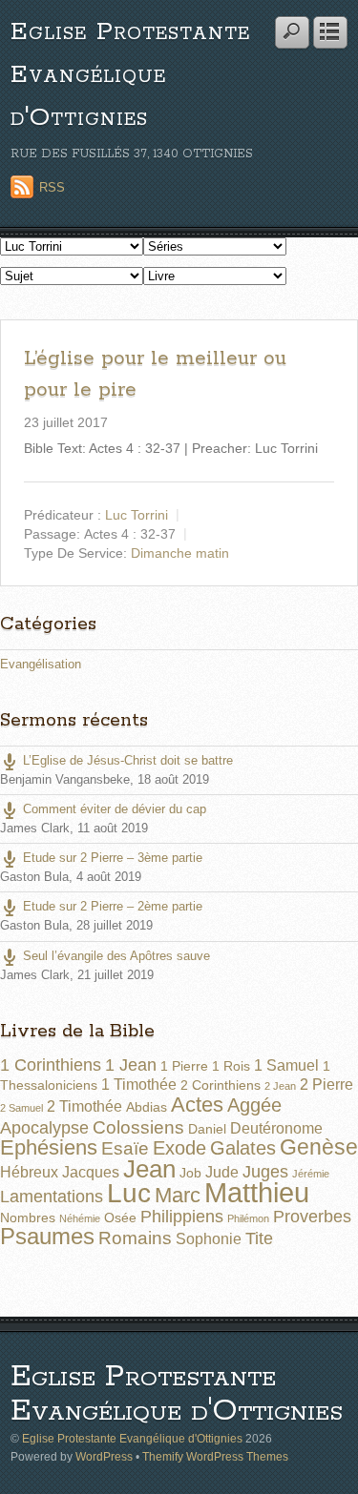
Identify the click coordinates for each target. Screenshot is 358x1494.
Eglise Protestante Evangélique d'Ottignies (130, 74)
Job (190, 1172)
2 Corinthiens (220, 1085)
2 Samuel (21, 1108)
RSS (52, 187)
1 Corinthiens (50, 1064)
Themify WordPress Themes (215, 1456)
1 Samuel (286, 1065)
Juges (265, 1171)
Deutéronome (276, 1128)
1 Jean (131, 1064)
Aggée (254, 1105)
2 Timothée (84, 1106)
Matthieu (256, 1192)
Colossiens (138, 1127)
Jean (149, 1169)
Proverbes (312, 1216)
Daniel (207, 1128)
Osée (120, 1217)
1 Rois (231, 1066)
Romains (135, 1238)
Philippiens (181, 1216)
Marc (177, 1195)
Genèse (319, 1147)
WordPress (104, 1456)
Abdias (146, 1107)
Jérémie (310, 1173)
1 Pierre (184, 1066)
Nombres (27, 1217)
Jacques (90, 1172)
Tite (259, 1238)
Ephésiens (48, 1147)
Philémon (248, 1218)
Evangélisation (40, 664)
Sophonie (209, 1239)
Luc (129, 1192)
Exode (179, 1147)
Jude (222, 1172)
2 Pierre (326, 1084)
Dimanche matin (180, 552)
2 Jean (280, 1086)
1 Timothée (139, 1084)
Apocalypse (44, 1127)
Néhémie (79, 1218)
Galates (243, 1147)
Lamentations (51, 1196)
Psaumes (47, 1236)
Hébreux (29, 1172)
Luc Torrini (136, 514)
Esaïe (125, 1148)
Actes (197, 1104)
